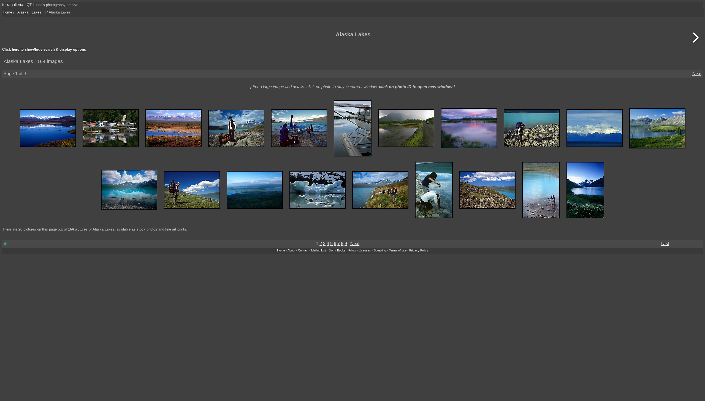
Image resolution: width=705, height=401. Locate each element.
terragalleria (12, 4)
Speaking (380, 250)
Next (696, 73)
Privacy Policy (418, 250)
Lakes (36, 12)
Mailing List (318, 250)
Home (7, 12)
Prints (352, 250)
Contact (303, 250)
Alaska (22, 12)
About (291, 250)
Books (341, 250)
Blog (331, 250)
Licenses (365, 250)
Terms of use (397, 250)
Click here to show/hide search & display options (44, 50)
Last (665, 243)
